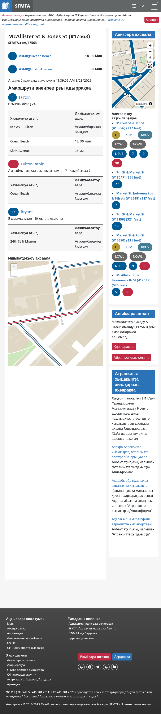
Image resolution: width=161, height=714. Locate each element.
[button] (134, 5)
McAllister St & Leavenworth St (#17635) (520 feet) (131, 280)
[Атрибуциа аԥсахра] (150, 103)
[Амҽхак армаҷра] (150, 51)
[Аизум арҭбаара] (150, 45)
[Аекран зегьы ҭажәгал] (150, 66)
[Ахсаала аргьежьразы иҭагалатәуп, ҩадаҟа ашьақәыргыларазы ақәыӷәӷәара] (150, 58)
